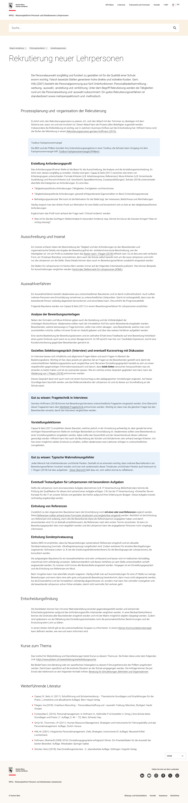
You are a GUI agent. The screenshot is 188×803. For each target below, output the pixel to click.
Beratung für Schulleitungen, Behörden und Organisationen (118, 671)
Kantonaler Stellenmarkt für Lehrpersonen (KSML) (97, 269)
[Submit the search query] (174, 28)
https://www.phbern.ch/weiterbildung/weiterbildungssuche (66, 659)
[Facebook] (163, 776)
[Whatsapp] (177, 776)
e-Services (121, 5)
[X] (170, 776)
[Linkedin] (142, 776)
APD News (110, 5)
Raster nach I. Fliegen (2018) (98, 253)
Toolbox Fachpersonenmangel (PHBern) (79, 151)
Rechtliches (174, 796)
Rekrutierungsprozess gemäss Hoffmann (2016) (91, 131)
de (173, 5)
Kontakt (157, 5)
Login (166, 5)
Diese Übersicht (77, 470)
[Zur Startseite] (18, 7)
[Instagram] (156, 776)
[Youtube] (149, 776)
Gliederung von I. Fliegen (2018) (47, 373)
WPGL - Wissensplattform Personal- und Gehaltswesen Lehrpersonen (39, 15)
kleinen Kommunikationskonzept (135, 628)
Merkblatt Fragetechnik (72, 407)
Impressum (163, 796)
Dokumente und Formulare (139, 5)
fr (178, 5)
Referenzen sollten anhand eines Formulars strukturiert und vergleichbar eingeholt (79, 515)
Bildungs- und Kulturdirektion (136, 796)
